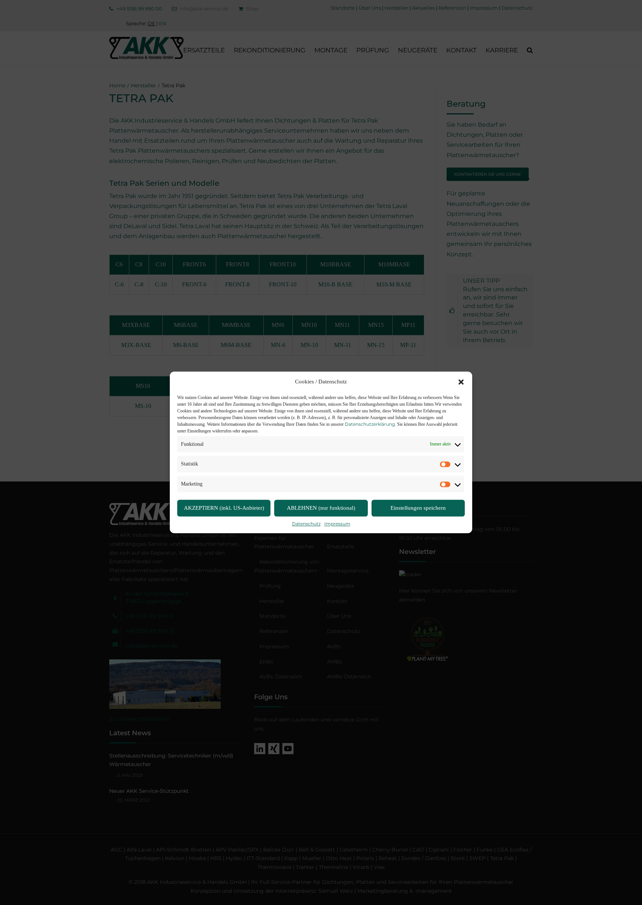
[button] (461, 382)
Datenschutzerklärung (370, 424)
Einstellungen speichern (418, 508)
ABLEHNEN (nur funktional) (321, 508)
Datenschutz (306, 523)
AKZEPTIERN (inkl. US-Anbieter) (224, 508)
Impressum (337, 523)
